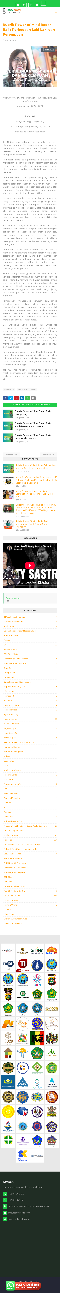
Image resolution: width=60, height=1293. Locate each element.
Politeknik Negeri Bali (30, 821)
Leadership (30, 761)
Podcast (30, 812)
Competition (30, 672)
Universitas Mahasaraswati (30, 919)
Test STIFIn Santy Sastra (30, 891)
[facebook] (18, 5)
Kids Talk (30, 756)
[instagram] (24, 5)
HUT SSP (30, 700)
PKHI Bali (30, 803)
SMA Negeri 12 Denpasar (30, 863)
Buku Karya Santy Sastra (30, 663)
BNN (30, 645)
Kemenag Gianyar (30, 747)
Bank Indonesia (30, 635)
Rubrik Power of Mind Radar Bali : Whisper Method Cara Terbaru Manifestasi (36, 466)
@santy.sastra (13, 598)
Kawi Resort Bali (30, 733)
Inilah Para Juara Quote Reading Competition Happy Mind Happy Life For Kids (35, 494)
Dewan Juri (30, 677)
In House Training (30, 724)
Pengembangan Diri (30, 784)
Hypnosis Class (30, 710)
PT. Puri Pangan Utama (30, 830)
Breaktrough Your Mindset (30, 659)
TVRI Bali (30, 909)
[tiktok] (43, 3)
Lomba (30, 765)
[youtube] (37, 5)
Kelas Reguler (30, 738)
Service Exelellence (30, 858)
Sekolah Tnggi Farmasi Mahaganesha (30, 849)
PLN (30, 807)
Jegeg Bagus (30, 728)
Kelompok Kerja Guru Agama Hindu (30, 742)
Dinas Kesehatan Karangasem (30, 682)
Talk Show (30, 881)
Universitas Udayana (30, 923)
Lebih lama (48, 455)
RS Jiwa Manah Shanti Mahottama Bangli (30, 844)
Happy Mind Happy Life (30, 686)
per (30, 789)
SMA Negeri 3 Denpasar (30, 868)
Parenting (30, 779)
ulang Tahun (30, 914)
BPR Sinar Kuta (30, 649)
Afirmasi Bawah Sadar (30, 621)
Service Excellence (30, 854)
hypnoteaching (30, 714)
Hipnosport (30, 696)
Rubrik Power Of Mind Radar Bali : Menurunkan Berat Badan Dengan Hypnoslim (32, 524)
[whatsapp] (30, 5)
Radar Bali (9, 390)
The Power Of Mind (27, 390)
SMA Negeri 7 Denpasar (30, 872)
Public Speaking (30, 835)
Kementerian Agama (30, 751)
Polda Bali (30, 816)
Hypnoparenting (30, 705)
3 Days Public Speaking (30, 617)
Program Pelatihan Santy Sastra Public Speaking (30, 826)
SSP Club (30, 877)
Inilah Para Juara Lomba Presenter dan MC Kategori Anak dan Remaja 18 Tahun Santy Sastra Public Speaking (36, 480)
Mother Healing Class (30, 770)
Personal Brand (30, 793)
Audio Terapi (30, 626)
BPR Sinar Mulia (30, 654)
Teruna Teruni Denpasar (30, 886)
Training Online (30, 905)
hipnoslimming (30, 691)
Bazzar (30, 640)
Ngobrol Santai (30, 775)
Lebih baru (12, 455)
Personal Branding (30, 798)
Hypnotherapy (30, 719)
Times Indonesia (30, 900)
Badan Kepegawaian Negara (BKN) (30, 631)
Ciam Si (30, 668)
